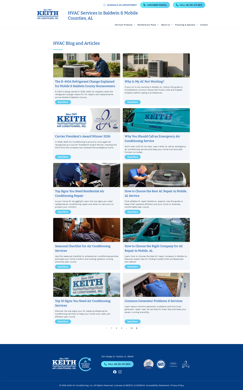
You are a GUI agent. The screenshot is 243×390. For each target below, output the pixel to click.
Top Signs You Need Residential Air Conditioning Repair (79, 193)
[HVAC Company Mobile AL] (156, 120)
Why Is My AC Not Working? (144, 81)
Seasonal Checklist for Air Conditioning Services (82, 248)
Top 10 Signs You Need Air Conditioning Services (82, 303)
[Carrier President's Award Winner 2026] (86, 120)
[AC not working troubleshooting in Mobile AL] (156, 65)
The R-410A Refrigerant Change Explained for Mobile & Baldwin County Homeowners (85, 84)
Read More (63, 102)
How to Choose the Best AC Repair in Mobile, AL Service (156, 193)
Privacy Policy (177, 385)
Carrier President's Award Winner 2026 (82, 136)
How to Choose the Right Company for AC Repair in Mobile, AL (154, 248)
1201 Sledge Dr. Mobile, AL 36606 (117, 356)
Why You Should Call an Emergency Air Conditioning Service (152, 139)
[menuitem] (123, 24)
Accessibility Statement (157, 385)
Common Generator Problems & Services (154, 301)
